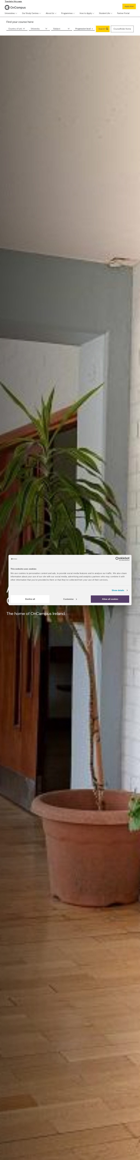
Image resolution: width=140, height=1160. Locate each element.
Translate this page (13, 1)
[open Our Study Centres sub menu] (40, 13)
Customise (68, 599)
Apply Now (129, 6)
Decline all (30, 599)
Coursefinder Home (122, 29)
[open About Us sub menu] (55, 13)
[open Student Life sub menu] (111, 13)
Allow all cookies (110, 599)
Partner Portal (123, 13)
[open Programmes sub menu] (74, 13)
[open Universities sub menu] (16, 13)
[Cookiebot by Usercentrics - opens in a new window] (117, 559)
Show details (118, 590)
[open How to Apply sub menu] (93, 13)
